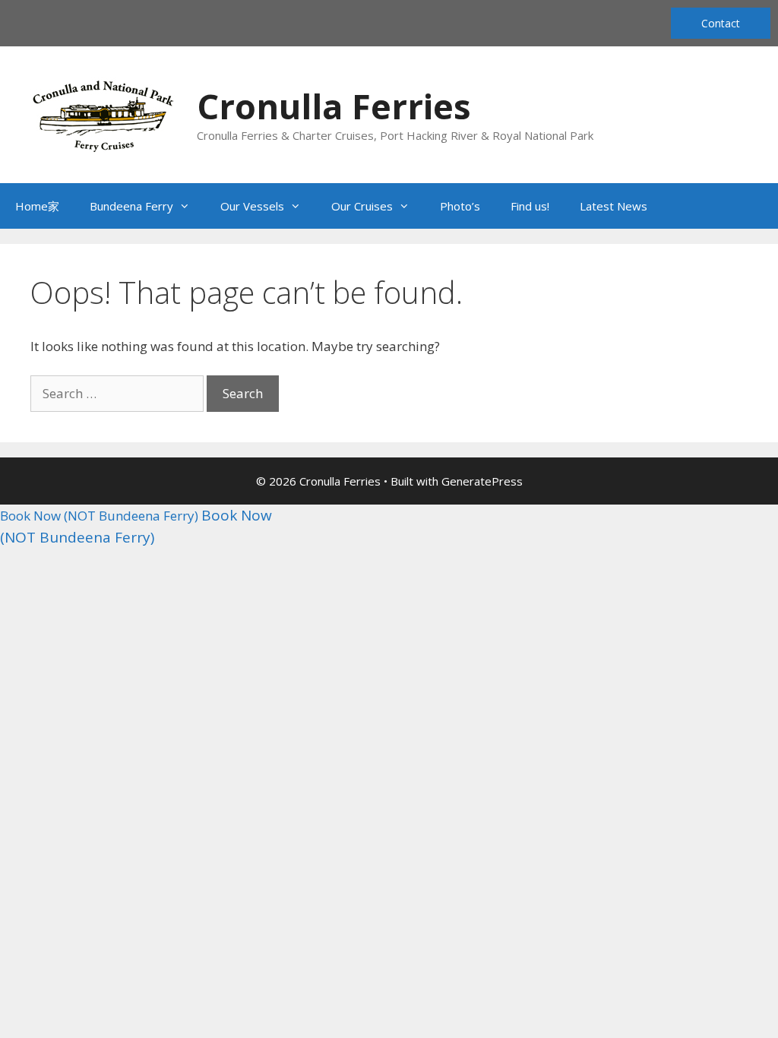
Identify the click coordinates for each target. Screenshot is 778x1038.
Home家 (37, 206)
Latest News (613, 206)
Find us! (530, 206)
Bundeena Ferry (131, 206)
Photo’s (460, 206)
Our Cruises (362, 206)
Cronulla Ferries (334, 106)
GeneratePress (482, 481)
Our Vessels (252, 206)
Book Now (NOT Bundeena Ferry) (99, 515)
